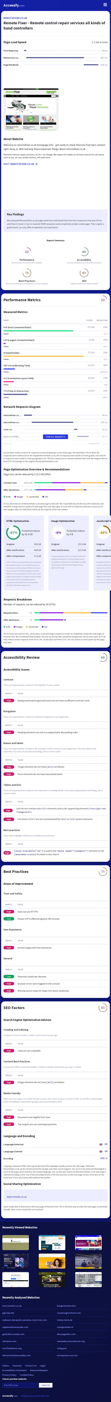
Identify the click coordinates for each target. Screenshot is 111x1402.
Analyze (46, 1385)
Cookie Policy (27, 1374)
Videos (5, 1365)
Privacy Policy (9, 1374)
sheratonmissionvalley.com (16, 1355)
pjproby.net (8, 1312)
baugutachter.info (66, 1305)
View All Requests (55, 436)
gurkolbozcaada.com (13, 1334)
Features (17, 1365)
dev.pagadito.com (66, 1334)
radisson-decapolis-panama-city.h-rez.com (24, 1319)
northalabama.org (12, 1348)
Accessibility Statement (14, 1370)
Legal (42, 1365)
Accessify (13, 5)
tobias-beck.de (64, 1319)
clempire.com (9, 1341)
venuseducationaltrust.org (71, 1341)
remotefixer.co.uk (15, 18)
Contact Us (30, 1365)
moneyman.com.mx (67, 1355)
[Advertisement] (55, 79)
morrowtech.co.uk (12, 1305)
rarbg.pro (62, 1348)
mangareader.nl (65, 1327)
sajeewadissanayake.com (15, 1327)
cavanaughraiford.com (69, 1312)
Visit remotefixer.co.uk (18, 164)
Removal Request (39, 1370)
